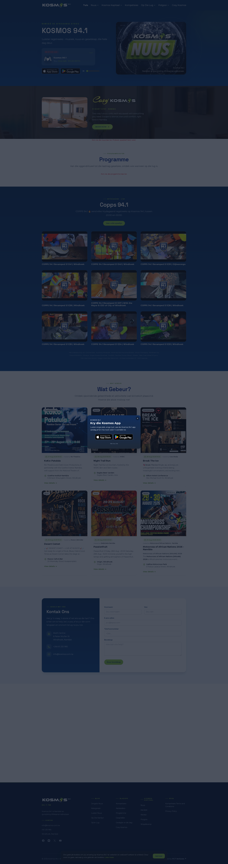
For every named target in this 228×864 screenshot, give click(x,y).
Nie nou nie (114, 443)
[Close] (137, 418)
